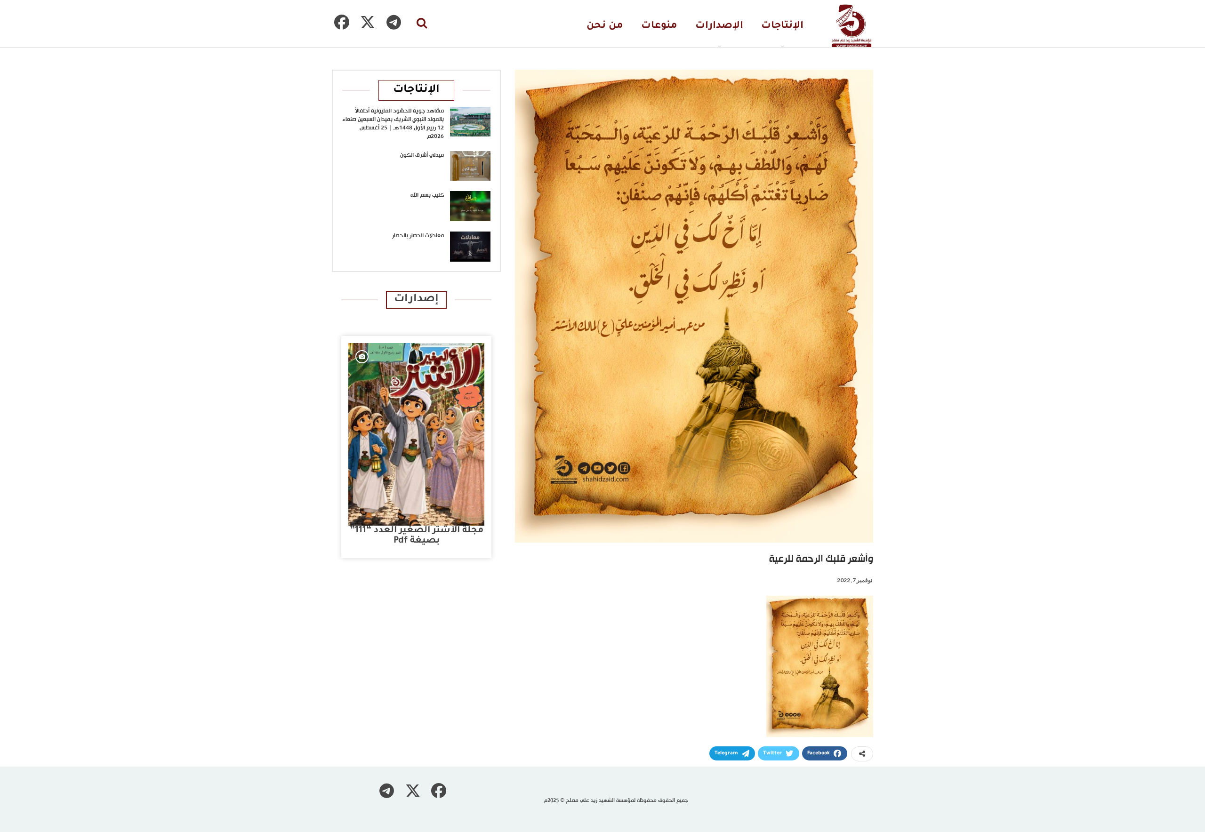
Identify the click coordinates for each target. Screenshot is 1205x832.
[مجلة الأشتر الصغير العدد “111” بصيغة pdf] (416, 434)
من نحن (604, 26)
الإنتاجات (782, 26)
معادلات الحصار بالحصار (418, 236)
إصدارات (416, 299)
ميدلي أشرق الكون (422, 155)
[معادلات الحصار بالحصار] (470, 247)
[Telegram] (393, 22)
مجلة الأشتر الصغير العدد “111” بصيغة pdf (416, 536)
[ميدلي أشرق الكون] (470, 166)
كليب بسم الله (427, 195)
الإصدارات (719, 26)
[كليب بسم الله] (470, 206)
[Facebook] (341, 22)
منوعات (659, 26)
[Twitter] (367, 22)
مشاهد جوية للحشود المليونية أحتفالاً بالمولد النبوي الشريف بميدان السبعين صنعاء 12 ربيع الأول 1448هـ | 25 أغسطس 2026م (393, 124)
